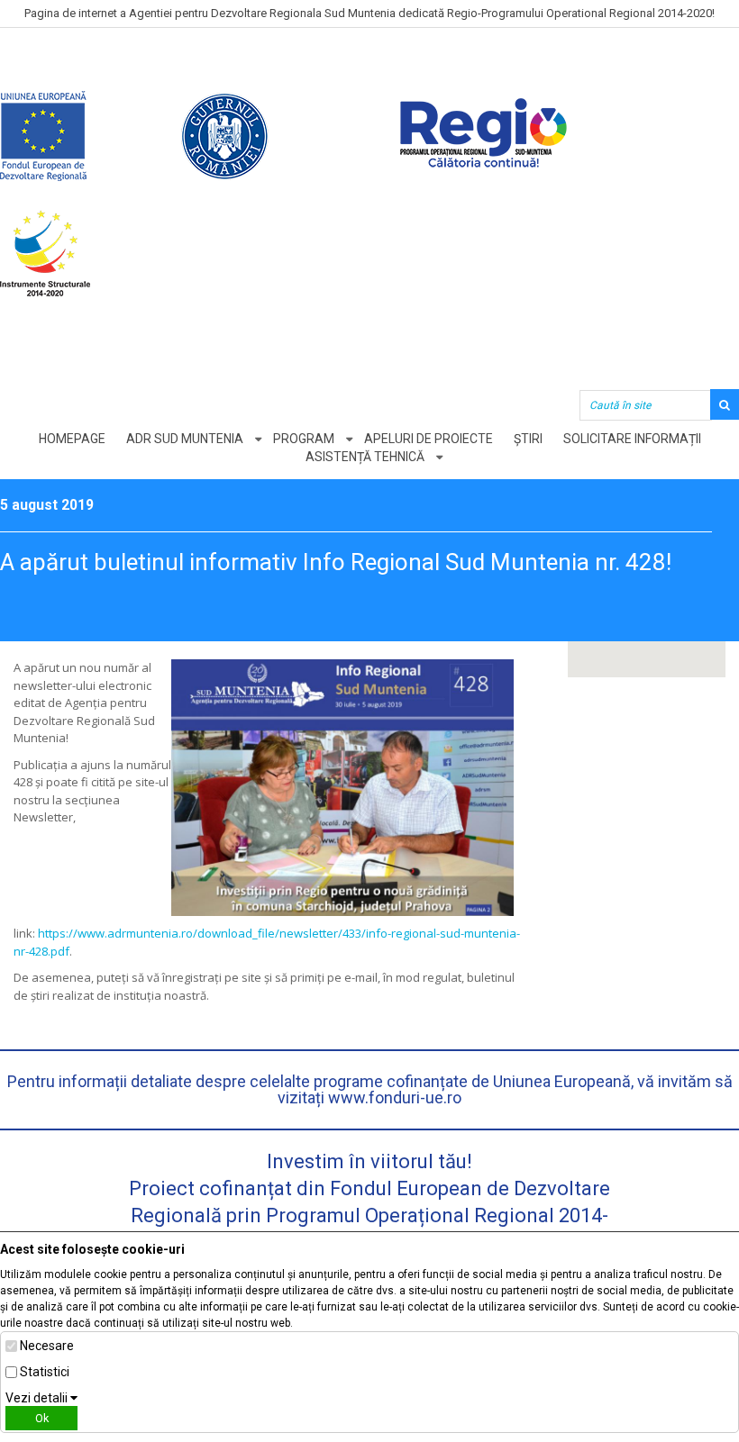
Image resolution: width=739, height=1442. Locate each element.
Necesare (47, 1345)
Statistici (44, 1372)
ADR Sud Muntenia (184, 438)
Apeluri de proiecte (428, 438)
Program (303, 438)
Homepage (72, 438)
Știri (528, 438)
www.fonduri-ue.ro (394, 1097)
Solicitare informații (632, 438)
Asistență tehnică (365, 456)
